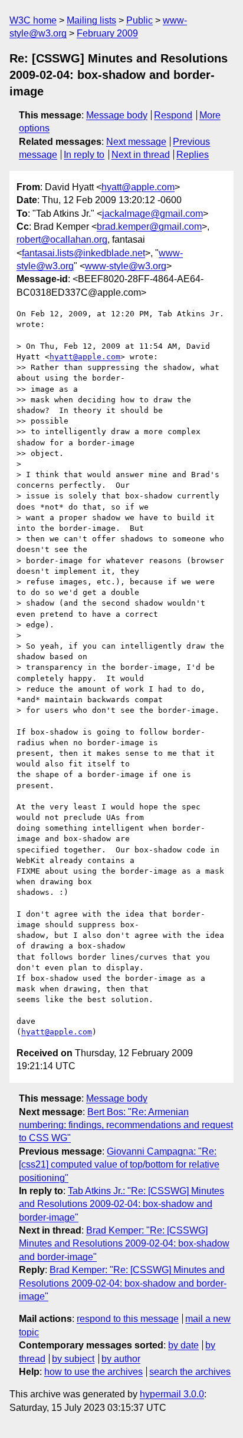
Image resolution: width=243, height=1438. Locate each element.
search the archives (190, 1372)
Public (139, 20)
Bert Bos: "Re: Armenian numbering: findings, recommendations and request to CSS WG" (126, 1125)
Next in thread (140, 155)
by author (120, 1359)
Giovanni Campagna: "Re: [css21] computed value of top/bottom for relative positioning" (119, 1164)
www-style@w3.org (125, 266)
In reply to (84, 155)
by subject (73, 1359)
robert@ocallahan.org (62, 239)
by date (183, 1345)
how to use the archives (93, 1372)
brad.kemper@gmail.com (149, 227)
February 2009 (107, 33)
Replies (192, 155)
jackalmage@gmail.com (152, 214)
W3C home (33, 20)
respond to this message (128, 1319)
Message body (116, 115)
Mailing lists (91, 20)
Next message (136, 142)
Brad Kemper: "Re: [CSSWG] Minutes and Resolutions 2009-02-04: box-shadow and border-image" (124, 1243)
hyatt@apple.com (138, 187)
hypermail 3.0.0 (172, 1394)
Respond (173, 115)
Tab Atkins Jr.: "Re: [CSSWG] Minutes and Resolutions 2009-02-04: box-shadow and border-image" (121, 1204)
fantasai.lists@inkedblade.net (83, 253)
